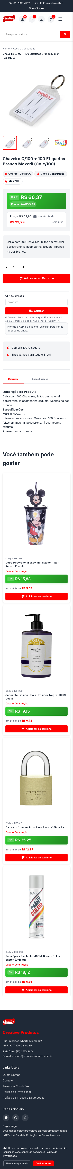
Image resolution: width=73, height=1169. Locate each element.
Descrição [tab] (13, 379)
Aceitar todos (43, 1163)
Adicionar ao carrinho (39, 596)
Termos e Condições (16, 1086)
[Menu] (60, 19)
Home (6, 48)
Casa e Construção (24, 48)
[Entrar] (41, 19)
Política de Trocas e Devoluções (23, 1097)
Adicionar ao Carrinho (39, 278)
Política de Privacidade (17, 1092)
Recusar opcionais (17, 1163)
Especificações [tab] (40, 379)
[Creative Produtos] (9, 18)
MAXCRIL (14, 181)
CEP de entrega (14, 295)
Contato (8, 1080)
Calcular (39, 310)
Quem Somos (36, 8)
